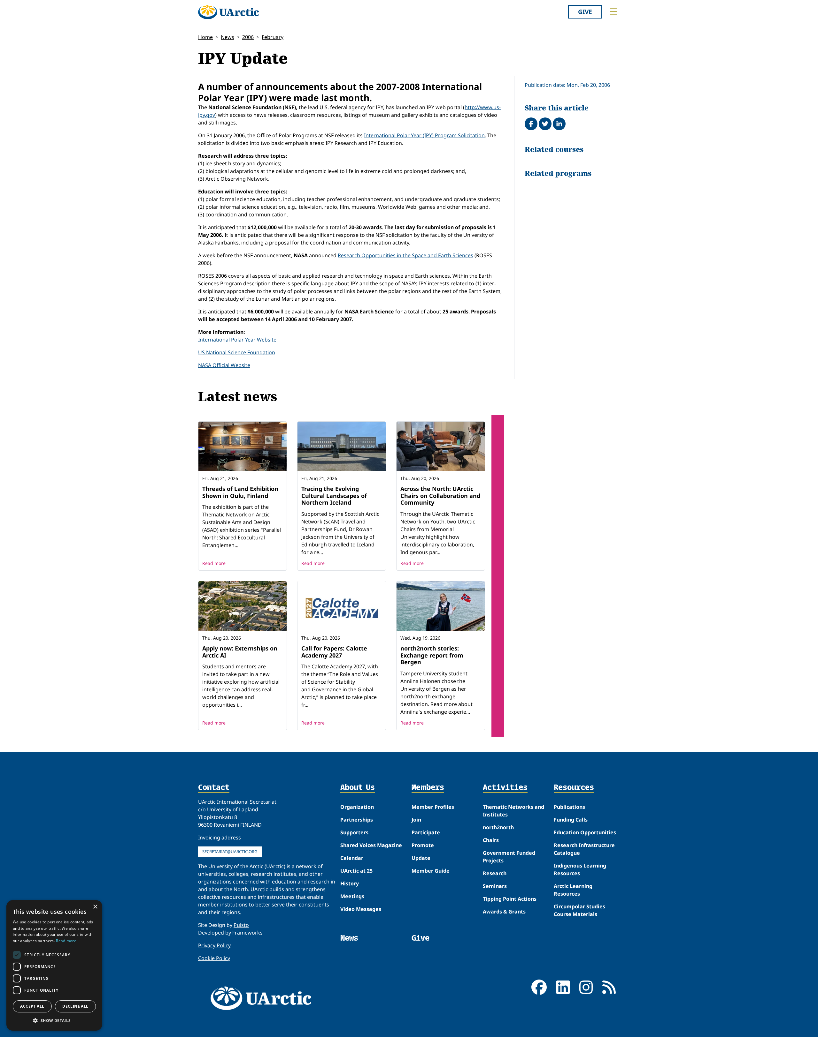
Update (421, 857)
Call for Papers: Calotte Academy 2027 (334, 651)
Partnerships (356, 819)
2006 (248, 37)
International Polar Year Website (237, 339)
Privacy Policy (214, 945)
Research (494, 873)
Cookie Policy (214, 958)
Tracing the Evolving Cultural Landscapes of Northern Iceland (334, 495)
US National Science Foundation (236, 352)
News (227, 37)
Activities (505, 788)
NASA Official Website (224, 365)
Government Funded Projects (509, 856)
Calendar (351, 857)
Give (585, 11)
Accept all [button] (32, 1006)
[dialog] (54, 965)
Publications (569, 806)
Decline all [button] (75, 1006)
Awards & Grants (504, 911)
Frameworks (247, 932)
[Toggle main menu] (613, 11)
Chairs (491, 840)
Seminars (495, 886)
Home (205, 37)
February (272, 37)
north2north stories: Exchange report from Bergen (431, 655)
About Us (357, 788)
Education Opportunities (585, 832)
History (349, 883)
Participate (426, 832)
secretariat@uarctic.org (230, 851)
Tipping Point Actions (509, 898)
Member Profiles (433, 806)
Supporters (354, 832)
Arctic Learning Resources (573, 890)
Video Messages (360, 909)
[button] (54, 1020)
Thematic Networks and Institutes (513, 810)
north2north (498, 827)
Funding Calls (571, 819)
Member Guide (431, 870)
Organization (357, 806)
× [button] (95, 907)
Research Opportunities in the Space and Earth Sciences (405, 255)
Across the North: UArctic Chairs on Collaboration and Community (440, 495)
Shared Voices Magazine (371, 845)
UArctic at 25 (356, 870)
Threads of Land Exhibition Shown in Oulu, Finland (240, 492)
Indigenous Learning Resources (580, 869)
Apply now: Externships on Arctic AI (239, 651)
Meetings (352, 896)
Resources (574, 788)
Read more (214, 563)
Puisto (241, 924)
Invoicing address (219, 837)
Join (416, 819)
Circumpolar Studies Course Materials (579, 910)
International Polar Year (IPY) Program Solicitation (424, 135)
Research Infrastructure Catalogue (584, 849)
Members (428, 788)
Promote (423, 845)
